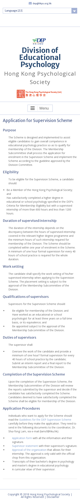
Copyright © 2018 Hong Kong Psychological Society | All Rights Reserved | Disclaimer (40, 496)
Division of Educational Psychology (40, 57)
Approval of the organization (29, 450)
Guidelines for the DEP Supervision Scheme (45, 419)
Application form (22, 438)
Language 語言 (14, 10)
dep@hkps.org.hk (42, 3)
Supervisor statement (25, 446)
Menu (44, 108)
